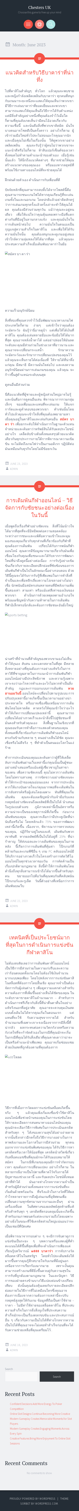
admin (14, 469)
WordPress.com (46, 1503)
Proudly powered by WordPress (32, 1498)
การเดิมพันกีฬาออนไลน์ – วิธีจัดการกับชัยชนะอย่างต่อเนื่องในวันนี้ (39, 508)
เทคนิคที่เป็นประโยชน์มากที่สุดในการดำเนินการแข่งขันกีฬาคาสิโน (39, 945)
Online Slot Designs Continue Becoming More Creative (40, 1414)
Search (9, 1369)
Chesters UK (39, 7)
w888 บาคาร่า (42, 1251)
